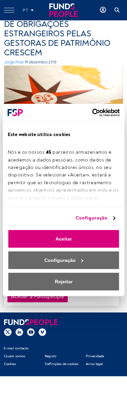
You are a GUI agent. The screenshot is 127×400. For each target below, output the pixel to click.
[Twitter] (8, 332)
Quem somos (14, 356)
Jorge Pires (14, 62)
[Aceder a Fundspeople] (103, 10)
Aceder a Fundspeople (37, 296)
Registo (50, 356)
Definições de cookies (62, 364)
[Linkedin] (19, 332)
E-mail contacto (16, 348)
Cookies (10, 364)
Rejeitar (63, 281)
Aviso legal (94, 364)
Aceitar (64, 239)
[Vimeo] (42, 332)
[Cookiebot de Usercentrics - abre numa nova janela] (91, 113)
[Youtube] (31, 332)
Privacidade (95, 356)
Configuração (91, 218)
